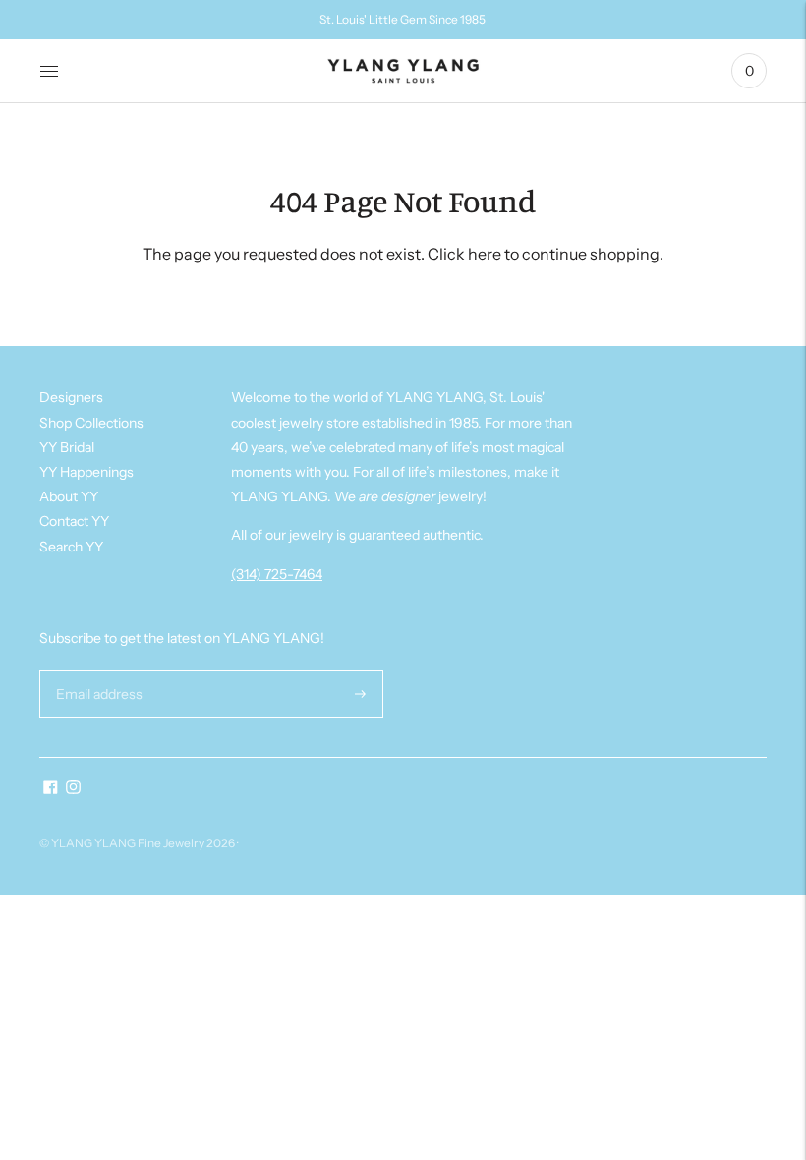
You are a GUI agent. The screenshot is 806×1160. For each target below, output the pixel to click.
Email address (97, 670)
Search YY (71, 546)
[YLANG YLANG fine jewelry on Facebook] (50, 789)
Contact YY (74, 521)
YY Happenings (86, 472)
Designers (71, 397)
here (484, 253)
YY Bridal (66, 447)
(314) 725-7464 (276, 574)
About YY (68, 496)
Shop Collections (91, 423)
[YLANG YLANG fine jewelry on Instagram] (73, 789)
